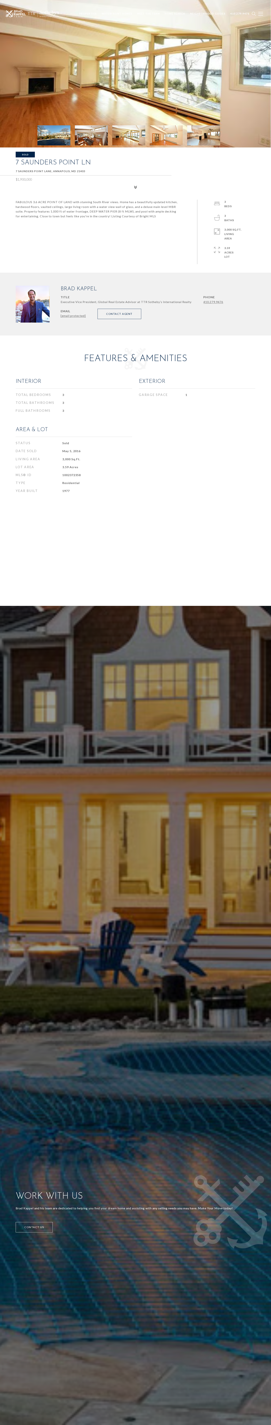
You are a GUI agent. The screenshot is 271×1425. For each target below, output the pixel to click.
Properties (88, 13)
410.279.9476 (213, 302)
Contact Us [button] (34, 1227)
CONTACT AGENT (119, 313)
